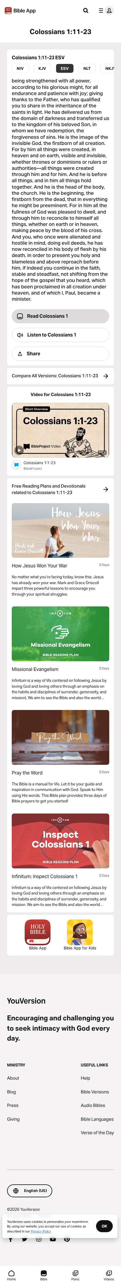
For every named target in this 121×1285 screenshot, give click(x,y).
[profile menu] (105, 10)
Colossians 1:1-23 (44, 462)
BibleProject (32, 468)
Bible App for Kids (80, 948)
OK (104, 1226)
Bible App (37, 948)
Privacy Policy (41, 1231)
